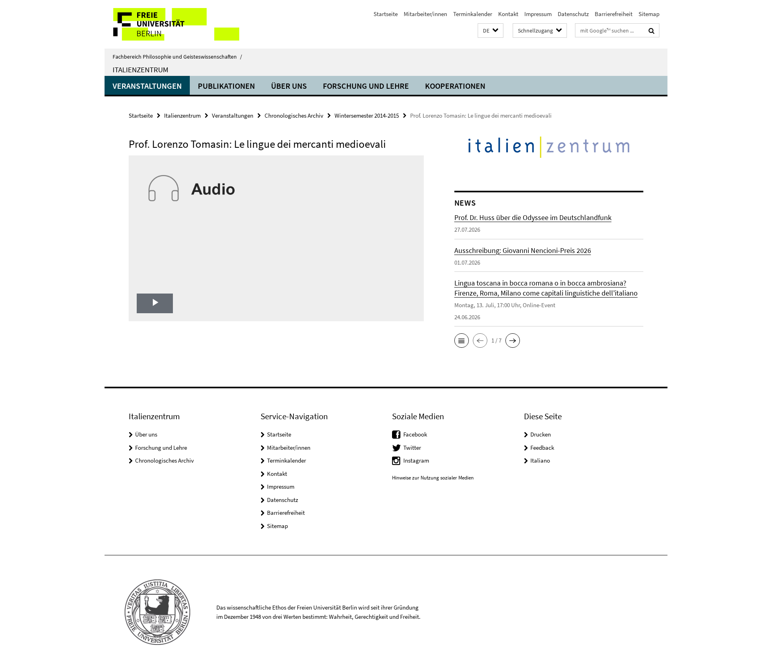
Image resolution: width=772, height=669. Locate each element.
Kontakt (508, 14)
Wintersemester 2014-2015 (367, 115)
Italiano (540, 460)
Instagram (416, 460)
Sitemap (649, 14)
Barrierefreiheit (613, 14)
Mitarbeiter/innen (425, 14)
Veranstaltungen (147, 86)
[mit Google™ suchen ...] (651, 30)
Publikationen (226, 86)
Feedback (542, 447)
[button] (490, 30)
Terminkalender (472, 14)
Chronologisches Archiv (294, 115)
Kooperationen (455, 86)
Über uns (289, 86)
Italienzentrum (140, 69)
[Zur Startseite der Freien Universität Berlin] (172, 24)
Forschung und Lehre (366, 86)
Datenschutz (573, 14)
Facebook (415, 434)
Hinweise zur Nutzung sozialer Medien (433, 477)
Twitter (412, 447)
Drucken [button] (540, 434)
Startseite (386, 14)
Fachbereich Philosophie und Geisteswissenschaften (177, 56)
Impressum (538, 14)
